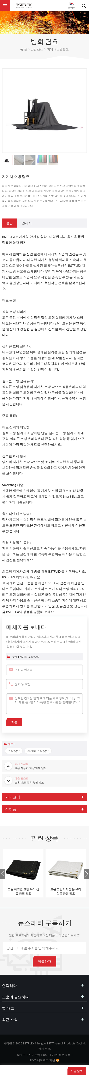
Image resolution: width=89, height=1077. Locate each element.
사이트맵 (34, 1055)
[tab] (9, 223)
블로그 (21, 1055)
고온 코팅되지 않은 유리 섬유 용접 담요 (65, 891)
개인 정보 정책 (61, 1055)
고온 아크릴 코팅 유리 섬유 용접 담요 (23, 891)
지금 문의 (77, 1071)
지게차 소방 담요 (29, 656)
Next (86, 874)
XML (46, 1055)
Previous (2, 874)
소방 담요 (14, 751)
